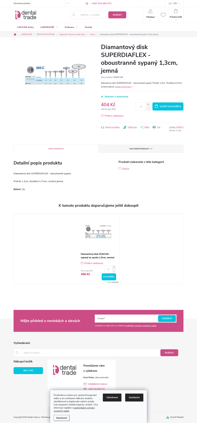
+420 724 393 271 (96, 389)
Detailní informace (123, 86)
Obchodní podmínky (22, 3)
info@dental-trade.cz (97, 384)
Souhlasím (134, 397)
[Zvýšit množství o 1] (148, 104)
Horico (125, 168)
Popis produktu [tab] (56, 149)
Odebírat (167, 318)
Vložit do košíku (170, 106)
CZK (175, 3)
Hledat (117, 14)
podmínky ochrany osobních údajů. (141, 325)
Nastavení (61, 418)
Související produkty (139, 149)
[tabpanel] (98, 249)
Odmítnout (112, 397)
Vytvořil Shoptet (176, 417)
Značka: (176, 127)
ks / (28, 370)
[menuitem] (25, 27)
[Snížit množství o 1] (148, 108)
